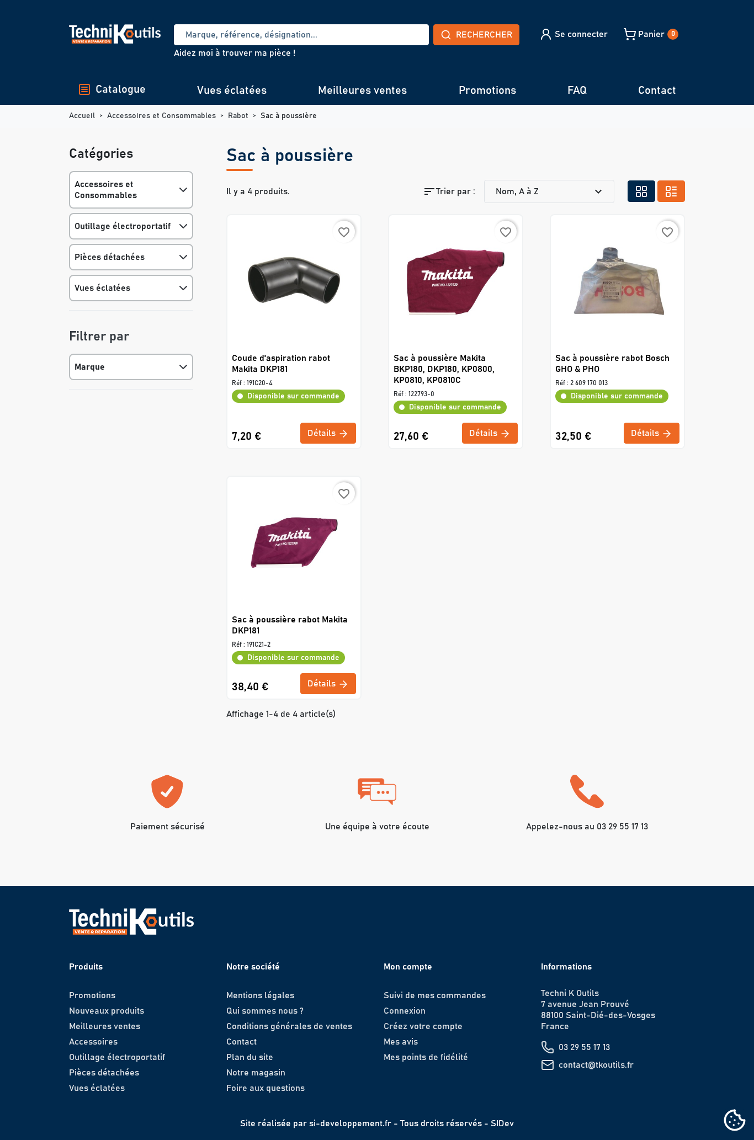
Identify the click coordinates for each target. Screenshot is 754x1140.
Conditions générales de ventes (289, 1026)
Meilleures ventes (362, 90)
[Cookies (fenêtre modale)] (734, 1121)
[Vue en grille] (641, 191)
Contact (657, 90)
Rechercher (484, 34)
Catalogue (120, 89)
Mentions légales (260, 995)
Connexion (405, 1010)
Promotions (487, 90)
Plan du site (249, 1057)
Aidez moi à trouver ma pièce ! (234, 53)
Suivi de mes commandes (435, 995)
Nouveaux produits (106, 1010)
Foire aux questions (265, 1088)
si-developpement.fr (350, 1123)
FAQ (577, 90)
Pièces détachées (110, 257)
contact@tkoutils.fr (596, 1065)
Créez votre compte (423, 1026)
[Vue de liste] (671, 191)
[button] (573, 34)
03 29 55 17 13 (584, 1047)
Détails (322, 433)
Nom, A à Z (550, 191)
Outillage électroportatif (123, 226)
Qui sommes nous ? (265, 1010)
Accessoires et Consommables (106, 190)
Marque (90, 367)
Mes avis (401, 1041)
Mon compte (408, 966)
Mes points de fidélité (426, 1057)
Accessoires (93, 1041)
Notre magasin (255, 1072)
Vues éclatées (232, 90)
